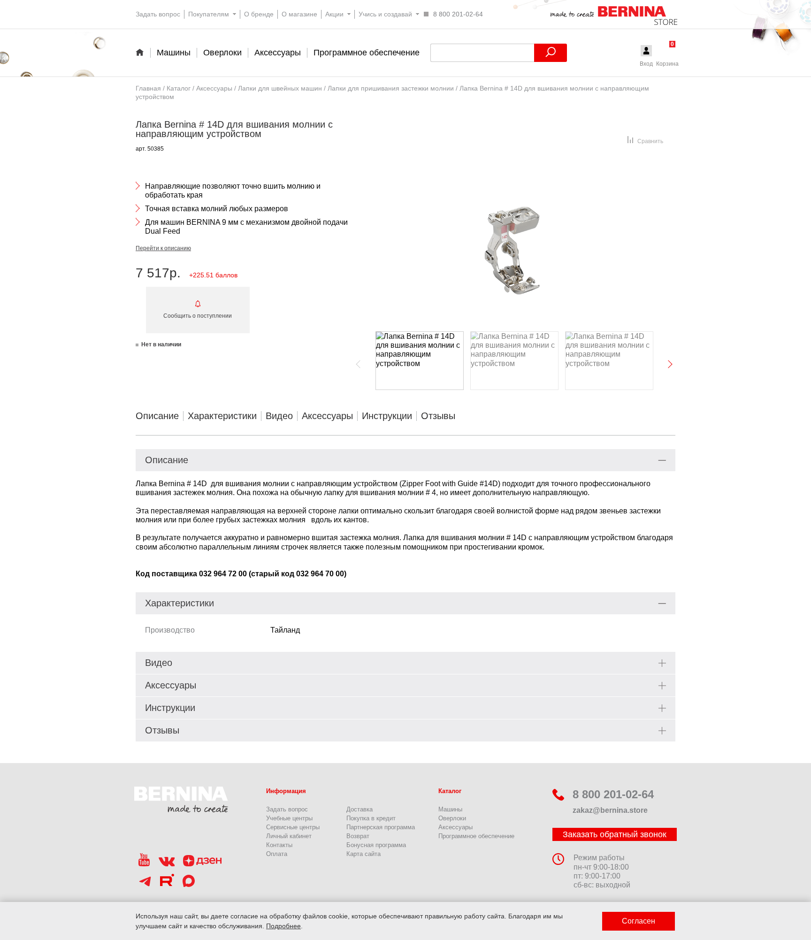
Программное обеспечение (476, 836)
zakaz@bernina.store (610, 810)
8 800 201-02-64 (613, 794)
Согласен (638, 921)
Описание (157, 416)
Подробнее (283, 926)
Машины (450, 809)
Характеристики (222, 416)
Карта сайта (363, 853)
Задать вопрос (287, 809)
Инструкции (387, 416)
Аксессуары (327, 416)
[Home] (143, 52)
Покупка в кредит (371, 818)
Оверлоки (452, 818)
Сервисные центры (293, 827)
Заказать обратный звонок (614, 834)
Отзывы (438, 416)
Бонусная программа (376, 844)
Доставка (359, 809)
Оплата (276, 853)
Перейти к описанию (163, 248)
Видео (279, 416)
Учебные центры (289, 818)
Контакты (279, 844)
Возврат (357, 836)
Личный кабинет (289, 836)
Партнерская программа (380, 827)
